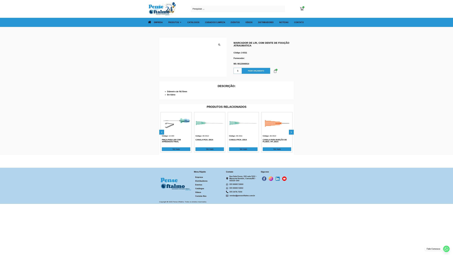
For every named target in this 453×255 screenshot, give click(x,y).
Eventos (198, 185)
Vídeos (198, 192)
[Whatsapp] (446, 249)
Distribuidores (201, 181)
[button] (175, 22)
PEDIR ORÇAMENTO (256, 71)
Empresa (199, 177)
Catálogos (199, 188)
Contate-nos (200, 196)
